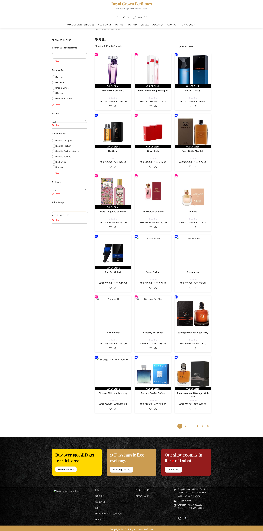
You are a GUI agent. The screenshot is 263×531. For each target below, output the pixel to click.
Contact (172, 24)
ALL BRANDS (100, 501)
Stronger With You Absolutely (193, 332)
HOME (97, 490)
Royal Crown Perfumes (80, 24)
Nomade (192, 211)
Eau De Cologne (64, 140)
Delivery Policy (66, 469)
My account (189, 24)
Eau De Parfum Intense (67, 151)
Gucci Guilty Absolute (193, 151)
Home (98, 30)
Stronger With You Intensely (113, 393)
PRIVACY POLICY (142, 495)
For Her (119, 24)
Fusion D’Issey (192, 90)
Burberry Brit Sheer (153, 332)
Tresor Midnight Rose (113, 90)
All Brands (105, 24)
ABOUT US (99, 495)
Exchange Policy (121, 469)
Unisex (145, 24)
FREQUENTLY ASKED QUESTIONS (108, 513)
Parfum (59, 167)
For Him (132, 24)
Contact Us (173, 469)
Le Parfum (61, 162)
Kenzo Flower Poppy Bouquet (153, 90)
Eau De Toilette (63, 156)
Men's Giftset (62, 88)
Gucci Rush (153, 151)
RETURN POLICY (142, 490)
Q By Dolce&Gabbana (153, 211)
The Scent (113, 151)
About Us (158, 24)
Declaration (193, 272)
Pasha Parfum (153, 272)
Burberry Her (113, 332)
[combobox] (69, 121)
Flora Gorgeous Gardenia (113, 211)
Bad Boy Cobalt (113, 272)
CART (97, 507)
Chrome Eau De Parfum (153, 393)
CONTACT (99, 519)
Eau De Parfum (63, 146)
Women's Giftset (64, 98)
